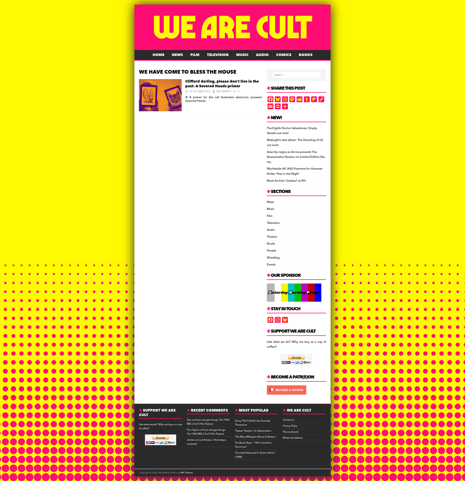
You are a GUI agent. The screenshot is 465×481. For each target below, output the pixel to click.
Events (271, 264)
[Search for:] (296, 75)
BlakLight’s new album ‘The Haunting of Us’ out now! (295, 142)
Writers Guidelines (293, 438)
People (271, 250)
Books (305, 55)
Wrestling (273, 257)
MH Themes (187, 473)
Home (158, 55)
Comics (283, 55)
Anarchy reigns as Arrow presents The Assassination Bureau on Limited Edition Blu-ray (296, 156)
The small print (291, 432)
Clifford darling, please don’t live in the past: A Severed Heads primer (222, 83)
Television (218, 55)
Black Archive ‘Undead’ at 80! (286, 180)
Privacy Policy (290, 426)
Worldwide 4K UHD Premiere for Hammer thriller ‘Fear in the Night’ (295, 171)
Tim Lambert (223, 91)
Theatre (272, 236)
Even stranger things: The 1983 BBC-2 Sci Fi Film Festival (208, 422)
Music (242, 55)
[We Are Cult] (232, 47)
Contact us (288, 420)
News (177, 55)
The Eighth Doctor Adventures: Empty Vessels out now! (292, 131)
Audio (262, 55)
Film (194, 55)
